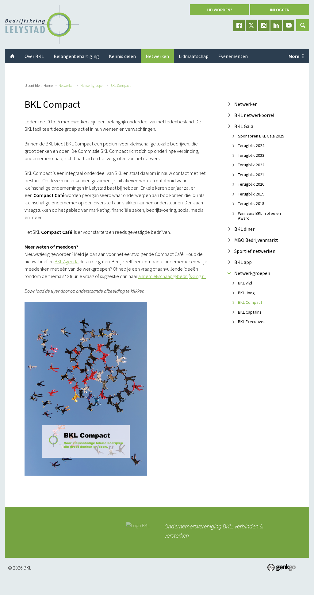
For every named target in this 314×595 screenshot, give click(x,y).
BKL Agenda (66, 261)
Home (48, 85)
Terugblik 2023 (251, 155)
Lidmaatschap (194, 56)
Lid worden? (219, 10)
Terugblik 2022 (251, 165)
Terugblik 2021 (251, 174)
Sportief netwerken (254, 251)
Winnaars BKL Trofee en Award (259, 216)
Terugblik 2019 (251, 194)
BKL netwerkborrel (254, 115)
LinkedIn (276, 25)
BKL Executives (252, 321)
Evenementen (233, 56)
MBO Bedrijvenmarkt (256, 240)
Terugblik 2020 (251, 184)
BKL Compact (120, 85)
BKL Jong (246, 293)
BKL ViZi (245, 283)
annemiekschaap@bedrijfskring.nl (172, 276)
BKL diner (244, 229)
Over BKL (34, 56)
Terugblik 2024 (251, 146)
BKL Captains (250, 312)
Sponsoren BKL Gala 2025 (261, 136)
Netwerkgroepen (92, 85)
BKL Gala (243, 126)
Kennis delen (122, 56)
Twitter (251, 25)
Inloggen (279, 10)
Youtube (289, 25)
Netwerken (67, 85)
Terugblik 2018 (251, 204)
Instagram (264, 25)
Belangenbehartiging (76, 56)
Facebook (239, 25)
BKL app (243, 262)
